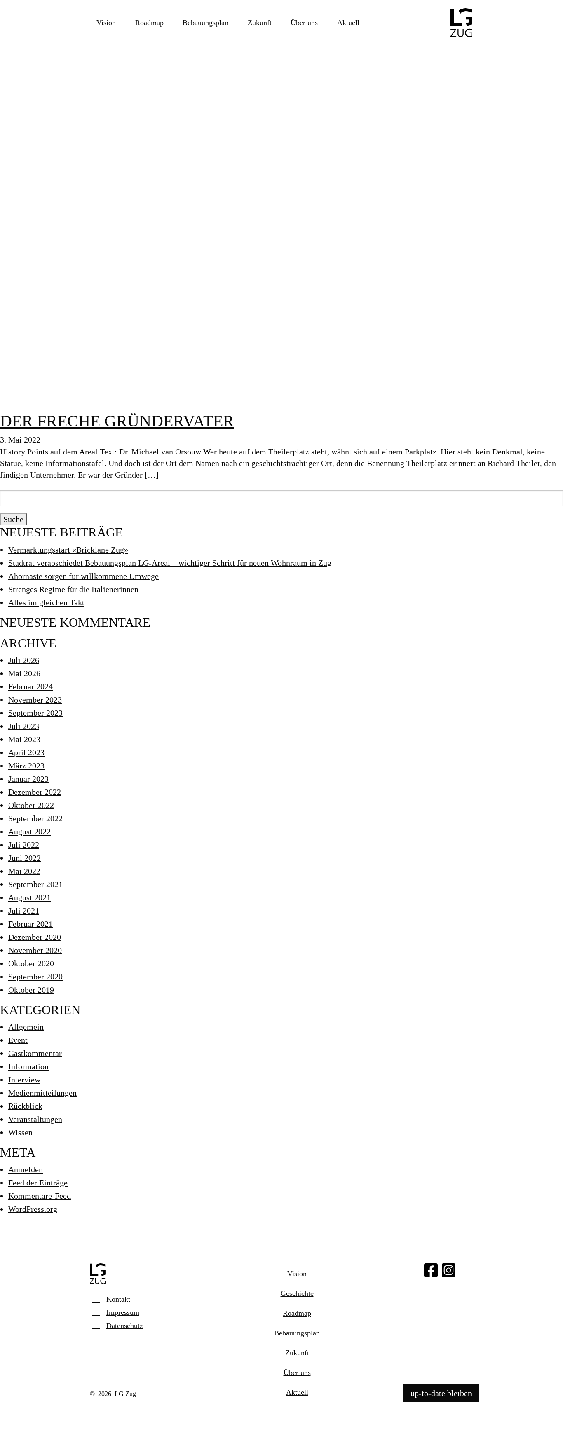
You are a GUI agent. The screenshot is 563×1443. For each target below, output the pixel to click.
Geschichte (297, 1293)
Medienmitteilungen (42, 1092)
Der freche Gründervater (117, 421)
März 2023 (26, 765)
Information (28, 1066)
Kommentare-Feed (39, 1195)
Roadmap (149, 23)
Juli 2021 (23, 910)
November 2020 (35, 950)
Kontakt (118, 1299)
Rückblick (25, 1105)
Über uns (304, 23)
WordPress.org (32, 1208)
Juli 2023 (23, 726)
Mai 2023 (24, 739)
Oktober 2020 (31, 963)
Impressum (122, 1312)
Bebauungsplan (205, 23)
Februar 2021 (30, 923)
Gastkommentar (35, 1053)
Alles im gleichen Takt (46, 602)
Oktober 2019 (31, 989)
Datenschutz (124, 1325)
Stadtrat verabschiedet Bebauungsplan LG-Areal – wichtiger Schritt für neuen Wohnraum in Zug (169, 562)
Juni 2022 (24, 857)
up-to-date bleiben (441, 1392)
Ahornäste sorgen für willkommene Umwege (83, 576)
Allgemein (26, 1026)
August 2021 (29, 897)
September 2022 (35, 818)
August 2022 (29, 831)
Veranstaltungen (35, 1119)
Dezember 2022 (34, 791)
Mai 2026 (24, 673)
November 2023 (35, 699)
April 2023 (26, 752)
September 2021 (35, 884)
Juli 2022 (23, 844)
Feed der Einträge (38, 1182)
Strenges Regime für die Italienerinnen (73, 589)
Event (18, 1040)
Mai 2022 (24, 871)
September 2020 (35, 976)
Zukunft (260, 23)
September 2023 (35, 712)
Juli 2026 (23, 660)
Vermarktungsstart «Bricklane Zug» (68, 549)
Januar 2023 (28, 778)
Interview (24, 1079)
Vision (106, 23)
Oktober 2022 (31, 805)
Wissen (20, 1132)
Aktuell (348, 23)
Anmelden (25, 1169)
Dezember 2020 (34, 937)
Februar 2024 (30, 686)
